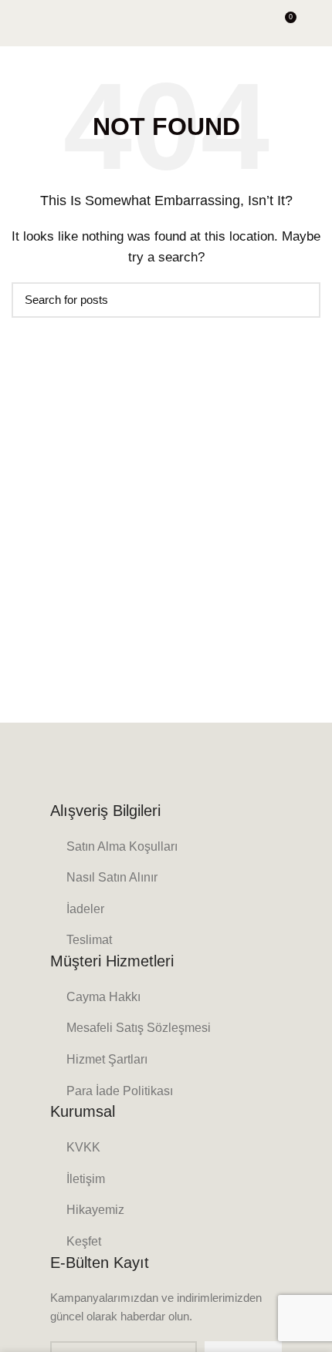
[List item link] (166, 847)
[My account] (314, 23)
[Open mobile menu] (19, 23)
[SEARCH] (299, 300)
